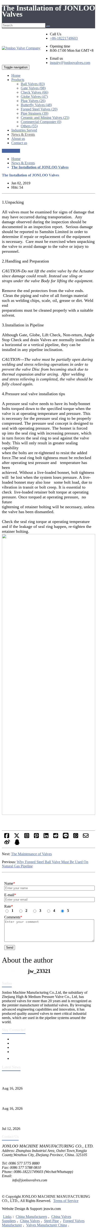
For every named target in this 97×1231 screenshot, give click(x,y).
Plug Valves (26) (33, 101)
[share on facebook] (6, 837)
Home (15, 159)
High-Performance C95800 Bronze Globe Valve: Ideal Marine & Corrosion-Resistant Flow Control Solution (48, 1118)
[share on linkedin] (46, 837)
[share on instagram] (26, 837)
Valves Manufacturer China (46, 1225)
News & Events (23, 163)
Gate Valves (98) (33, 88)
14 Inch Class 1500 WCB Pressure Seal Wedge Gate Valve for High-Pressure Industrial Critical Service (48, 1078)
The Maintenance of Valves (31, 854)
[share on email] (86, 837)
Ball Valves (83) (33, 84)
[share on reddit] (55, 837)
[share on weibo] (7, 844)
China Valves (30, 1221)
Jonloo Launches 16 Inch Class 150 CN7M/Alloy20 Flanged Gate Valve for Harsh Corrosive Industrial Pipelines (47, 1098)
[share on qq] (17, 844)
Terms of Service (65, 1201)
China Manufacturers (31, 1217)
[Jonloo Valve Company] (21, 48)
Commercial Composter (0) (41, 122)
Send (9, 947)
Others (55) (29, 126)
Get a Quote (11, 151)
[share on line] (66, 837)
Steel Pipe (51, 1221)
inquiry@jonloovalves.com (70, 63)
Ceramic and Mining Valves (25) (45, 118)
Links (7, 1217)
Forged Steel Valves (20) (39, 109)
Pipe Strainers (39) (34, 113)
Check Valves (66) (34, 92)
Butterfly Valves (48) (36, 105)
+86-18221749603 (64, 38)
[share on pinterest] (36, 837)
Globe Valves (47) (34, 97)
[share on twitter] (17, 837)
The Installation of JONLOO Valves (40, 167)
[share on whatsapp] (75, 837)
